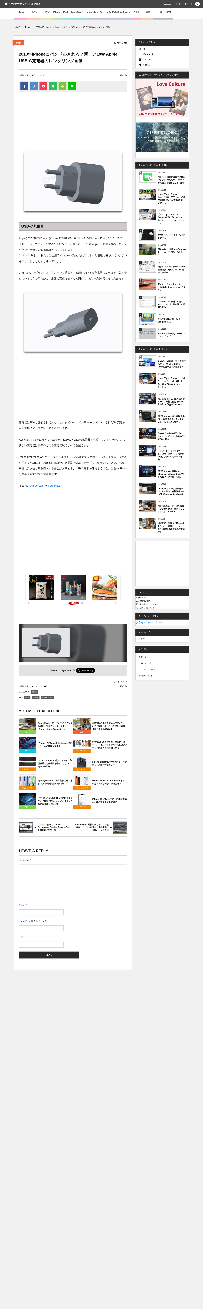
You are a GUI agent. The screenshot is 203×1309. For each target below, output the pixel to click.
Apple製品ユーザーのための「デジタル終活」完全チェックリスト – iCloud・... (171, 509)
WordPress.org (145, 676)
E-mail (22, 921)
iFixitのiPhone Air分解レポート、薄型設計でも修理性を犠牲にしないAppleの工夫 (55, 763)
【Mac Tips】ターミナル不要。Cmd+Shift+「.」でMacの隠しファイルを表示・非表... (171, 455)
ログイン (143, 657)
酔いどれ (25, 75)
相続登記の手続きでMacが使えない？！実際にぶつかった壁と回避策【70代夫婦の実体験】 (108, 726)
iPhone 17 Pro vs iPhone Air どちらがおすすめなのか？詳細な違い (109, 782)
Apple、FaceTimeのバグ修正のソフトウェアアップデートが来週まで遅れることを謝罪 (171, 180)
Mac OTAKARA (143, 601)
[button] (197, 4)
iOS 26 (28, 751)
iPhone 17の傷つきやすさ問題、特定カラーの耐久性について (109, 763)
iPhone (19, 42)
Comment (24, 860)
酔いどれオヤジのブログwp (22, 4)
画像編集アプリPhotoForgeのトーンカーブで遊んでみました (172, 252)
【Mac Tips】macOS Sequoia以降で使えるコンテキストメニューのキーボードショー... (171, 218)
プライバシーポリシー (149, 622)
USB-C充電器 (47, 697)
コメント (37, 686)
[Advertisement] (73, 120)
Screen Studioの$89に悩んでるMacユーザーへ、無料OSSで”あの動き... (171, 436)
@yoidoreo (66, 670)
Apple (27, 697)
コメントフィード (147, 669)
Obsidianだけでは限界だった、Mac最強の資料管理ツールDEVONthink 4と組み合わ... (172, 491)
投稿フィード (145, 663)
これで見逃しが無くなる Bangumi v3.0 (169, 320)
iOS (81, 732)
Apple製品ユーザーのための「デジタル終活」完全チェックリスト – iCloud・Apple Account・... (55, 726)
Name (22, 905)
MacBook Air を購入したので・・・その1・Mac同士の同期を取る (171, 304)
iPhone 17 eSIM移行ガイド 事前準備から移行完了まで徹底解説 (109, 800)
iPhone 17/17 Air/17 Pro (82, 751)
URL (21, 937)
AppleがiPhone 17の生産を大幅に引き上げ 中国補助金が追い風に (55, 782)
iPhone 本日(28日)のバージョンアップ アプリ (171, 335)
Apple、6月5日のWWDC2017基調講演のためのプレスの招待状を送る (171, 270)
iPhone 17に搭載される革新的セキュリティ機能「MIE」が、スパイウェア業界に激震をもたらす (55, 801)
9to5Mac (55, 485)
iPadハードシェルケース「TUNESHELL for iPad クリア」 (171, 287)
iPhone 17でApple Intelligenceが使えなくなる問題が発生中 (55, 744)
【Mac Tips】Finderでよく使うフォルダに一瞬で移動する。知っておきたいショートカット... (171, 382)
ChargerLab (36, 485)
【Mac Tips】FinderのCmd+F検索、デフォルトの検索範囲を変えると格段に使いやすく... (171, 198)
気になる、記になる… (146, 607)
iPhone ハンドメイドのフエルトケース (172, 236)
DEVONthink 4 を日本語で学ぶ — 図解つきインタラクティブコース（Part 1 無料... (172, 419)
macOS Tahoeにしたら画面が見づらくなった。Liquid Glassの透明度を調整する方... (172, 364)
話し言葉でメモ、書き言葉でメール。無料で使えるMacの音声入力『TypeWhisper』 (171, 402)
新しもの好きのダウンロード (149, 604)
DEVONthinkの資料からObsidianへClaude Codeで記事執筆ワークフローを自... (171, 474)
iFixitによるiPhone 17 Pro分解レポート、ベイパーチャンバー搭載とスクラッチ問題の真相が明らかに (109, 745)
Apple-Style (141, 597)
